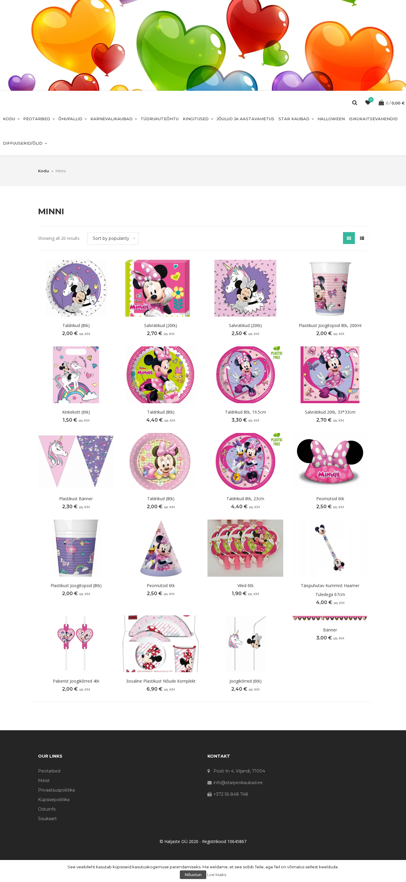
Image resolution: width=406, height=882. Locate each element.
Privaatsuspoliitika (56, 790)
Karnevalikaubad (111, 118)
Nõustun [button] (193, 874)
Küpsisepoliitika (54, 799)
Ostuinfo (47, 809)
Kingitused (196, 118)
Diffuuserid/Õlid (23, 143)
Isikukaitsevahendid (373, 118)
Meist (44, 780)
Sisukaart (47, 818)
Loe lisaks (216, 874)
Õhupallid (70, 118)
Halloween (331, 118)
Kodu (9, 118)
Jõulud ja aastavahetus (245, 118)
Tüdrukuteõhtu (160, 118)
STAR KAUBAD (293, 118)
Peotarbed (36, 118)
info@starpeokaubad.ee (238, 782)
